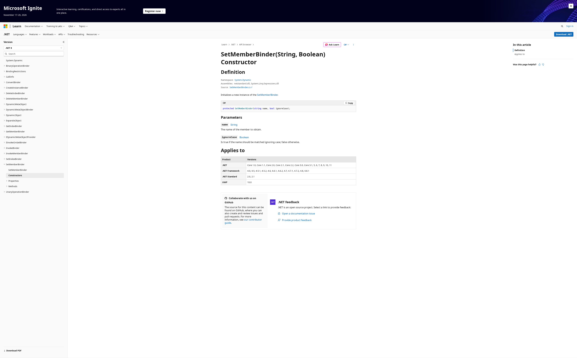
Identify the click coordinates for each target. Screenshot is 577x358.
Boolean (244, 137)
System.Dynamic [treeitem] (14, 60)
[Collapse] (63, 42)
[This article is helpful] (539, 64)
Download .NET (564, 34)
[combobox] (34, 48)
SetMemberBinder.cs (240, 87)
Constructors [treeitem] (15, 175)
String (233, 124)
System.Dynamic (243, 79)
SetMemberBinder (267, 94)
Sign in (569, 26)
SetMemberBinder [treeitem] (17, 169)
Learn (224, 44)
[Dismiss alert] (571, 6)
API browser (245, 44)
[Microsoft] (6, 26)
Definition (519, 50)
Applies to (519, 54)
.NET (233, 44)
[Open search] (562, 26)
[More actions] (353, 44)
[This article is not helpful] (543, 64)
